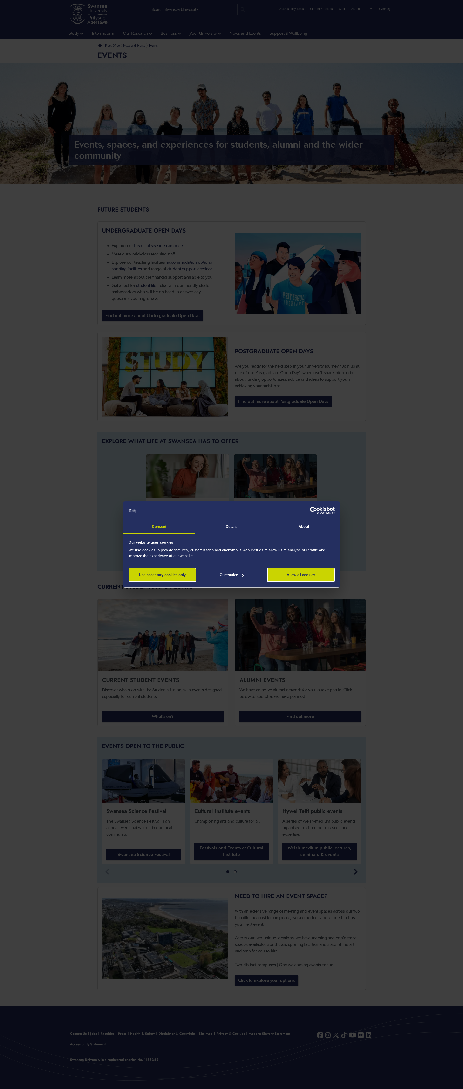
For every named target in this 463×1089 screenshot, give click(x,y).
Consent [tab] (159, 526)
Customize (229, 575)
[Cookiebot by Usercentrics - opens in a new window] (314, 510)
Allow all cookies (301, 575)
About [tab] (304, 526)
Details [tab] (232, 526)
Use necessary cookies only (162, 575)
